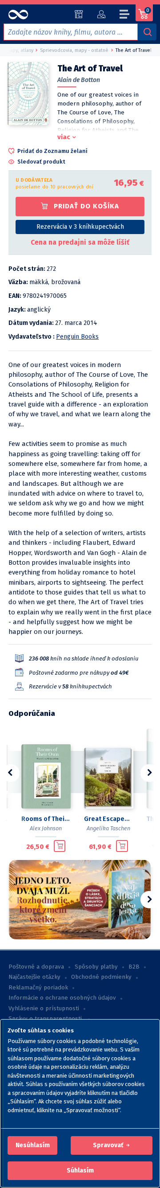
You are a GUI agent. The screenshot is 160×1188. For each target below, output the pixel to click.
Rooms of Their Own (45, 819)
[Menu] (125, 15)
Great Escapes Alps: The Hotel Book (108, 819)
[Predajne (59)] (78, 14)
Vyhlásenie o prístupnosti (43, 1008)
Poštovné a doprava (36, 966)
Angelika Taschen (108, 828)
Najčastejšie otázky (34, 977)
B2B (134, 966)
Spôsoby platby (96, 966)
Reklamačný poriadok (38, 987)
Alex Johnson (46, 828)
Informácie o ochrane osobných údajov (62, 997)
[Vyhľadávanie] (147, 31)
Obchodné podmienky (101, 977)
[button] (33, 1145)
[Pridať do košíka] (60, 846)
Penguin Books (77, 336)
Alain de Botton (78, 80)
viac (63, 137)
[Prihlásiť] (101, 14)
